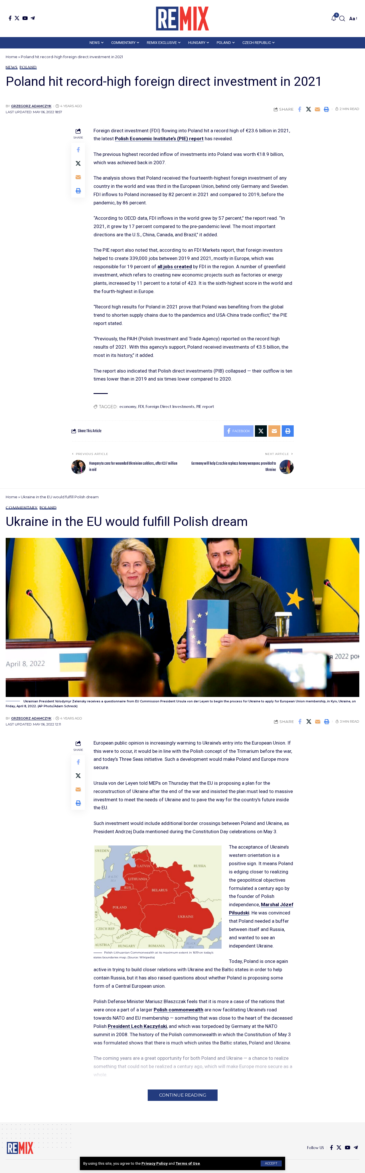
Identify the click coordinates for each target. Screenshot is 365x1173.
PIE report (205, 406)
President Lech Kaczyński (137, 1026)
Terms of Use (188, 1163)
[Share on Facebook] (300, 109)
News (12, 67)
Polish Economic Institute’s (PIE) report (159, 138)
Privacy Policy (154, 1163)
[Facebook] (10, 18)
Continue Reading (182, 1095)
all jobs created (174, 266)
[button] (271, 1163)
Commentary (22, 508)
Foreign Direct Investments (170, 406)
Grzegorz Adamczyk (31, 106)
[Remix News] (182, 18)
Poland (28, 67)
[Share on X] (309, 109)
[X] (17, 18)
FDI (141, 406)
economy (127, 406)
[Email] (317, 109)
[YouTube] (25, 18)
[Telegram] (32, 18)
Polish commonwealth (178, 1010)
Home (11, 56)
